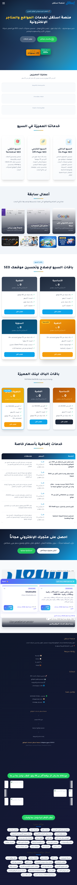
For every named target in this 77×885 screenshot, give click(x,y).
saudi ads (23, 858)
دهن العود (49, 838)
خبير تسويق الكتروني (61, 866)
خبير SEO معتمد (38, 720)
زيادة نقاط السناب (61, 834)
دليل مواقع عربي (11, 858)
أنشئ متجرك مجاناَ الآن (48, 551)
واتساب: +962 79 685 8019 (37, 696)
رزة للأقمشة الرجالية (38, 842)
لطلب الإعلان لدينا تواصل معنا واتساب (38, 817)
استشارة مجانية (26, 551)
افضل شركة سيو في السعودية (44, 862)
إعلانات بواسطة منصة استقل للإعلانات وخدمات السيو (62, 570)
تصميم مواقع (13, 866)
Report (4, 581)
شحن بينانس (56, 846)
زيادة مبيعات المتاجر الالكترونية (43, 834)
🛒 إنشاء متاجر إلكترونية (38, 682)
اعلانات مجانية (33, 858)
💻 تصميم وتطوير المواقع (38, 679)
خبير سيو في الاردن (63, 870)
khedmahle (31, 592)
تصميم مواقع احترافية (38, 728)
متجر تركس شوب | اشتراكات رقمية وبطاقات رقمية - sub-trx (59, 593)
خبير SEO (54, 858)
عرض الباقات (27, 39)
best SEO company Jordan (37, 870)
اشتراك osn (46, 846)
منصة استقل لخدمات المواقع (38, 711)
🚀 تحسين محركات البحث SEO (38, 676)
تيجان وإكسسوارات (66, 842)
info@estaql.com (37, 699)
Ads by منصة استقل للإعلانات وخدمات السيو (64, 615)
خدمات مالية (45, 830)
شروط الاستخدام (37, 745)
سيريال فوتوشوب (65, 858)
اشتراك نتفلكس (9, 842)
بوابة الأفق (29, 862)
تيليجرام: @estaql (37, 702)
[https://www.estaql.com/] (38, 574)
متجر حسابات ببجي (22, 846)
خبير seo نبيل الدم (47, 866)
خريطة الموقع (29, 745)
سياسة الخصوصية (46, 745)
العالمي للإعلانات (60, 862)
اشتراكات (23, 830)
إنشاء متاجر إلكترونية (38, 736)
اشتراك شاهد (34, 830)
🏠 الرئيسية (38, 656)
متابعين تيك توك (13, 830)
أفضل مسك (39, 838)
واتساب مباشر (45, 39)
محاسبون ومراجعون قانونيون (60, 830)
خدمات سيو (44, 858)
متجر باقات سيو (26, 875)
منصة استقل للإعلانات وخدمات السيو (45, 875)
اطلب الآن (57, 312)
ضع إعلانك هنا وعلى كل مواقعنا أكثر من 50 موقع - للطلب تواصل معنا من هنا (38, 775)
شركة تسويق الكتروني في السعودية (21, 834)
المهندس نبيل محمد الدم (62, 838)
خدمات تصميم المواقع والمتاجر (16, 870)
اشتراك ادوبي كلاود (23, 842)
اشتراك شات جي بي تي (25, 838)
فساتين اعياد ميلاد (52, 842)
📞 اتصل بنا (38, 662)
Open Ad (45, 607)
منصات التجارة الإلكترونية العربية (29, 866)
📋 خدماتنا (38, 659)
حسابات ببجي (35, 846)
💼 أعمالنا (38, 665)
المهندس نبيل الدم (17, 862)
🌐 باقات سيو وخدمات (38, 686)
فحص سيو (51, 870)
